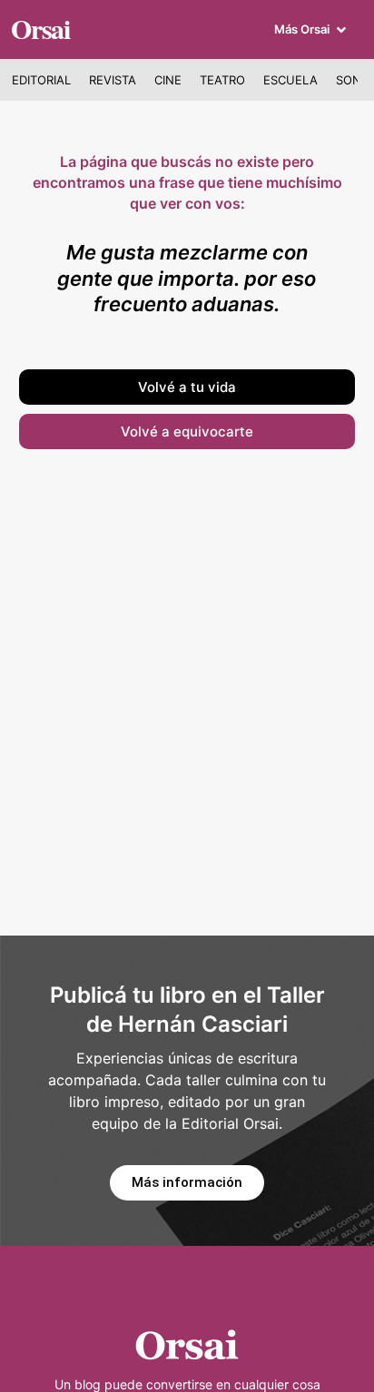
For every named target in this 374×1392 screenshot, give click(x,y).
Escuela (290, 80)
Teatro (222, 80)
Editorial (41, 80)
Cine (168, 80)
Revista (112, 80)
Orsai (40, 28)
